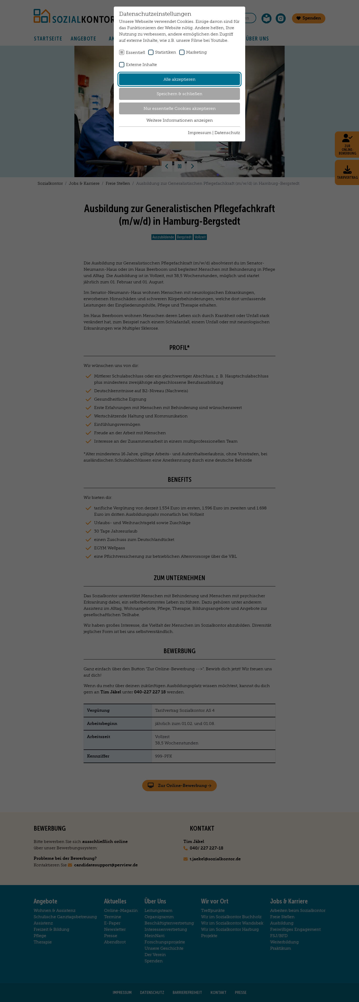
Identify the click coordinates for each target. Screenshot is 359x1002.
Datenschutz (227, 132)
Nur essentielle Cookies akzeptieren (179, 108)
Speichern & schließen (179, 93)
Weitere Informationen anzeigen (179, 120)
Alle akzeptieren (179, 79)
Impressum (199, 132)
